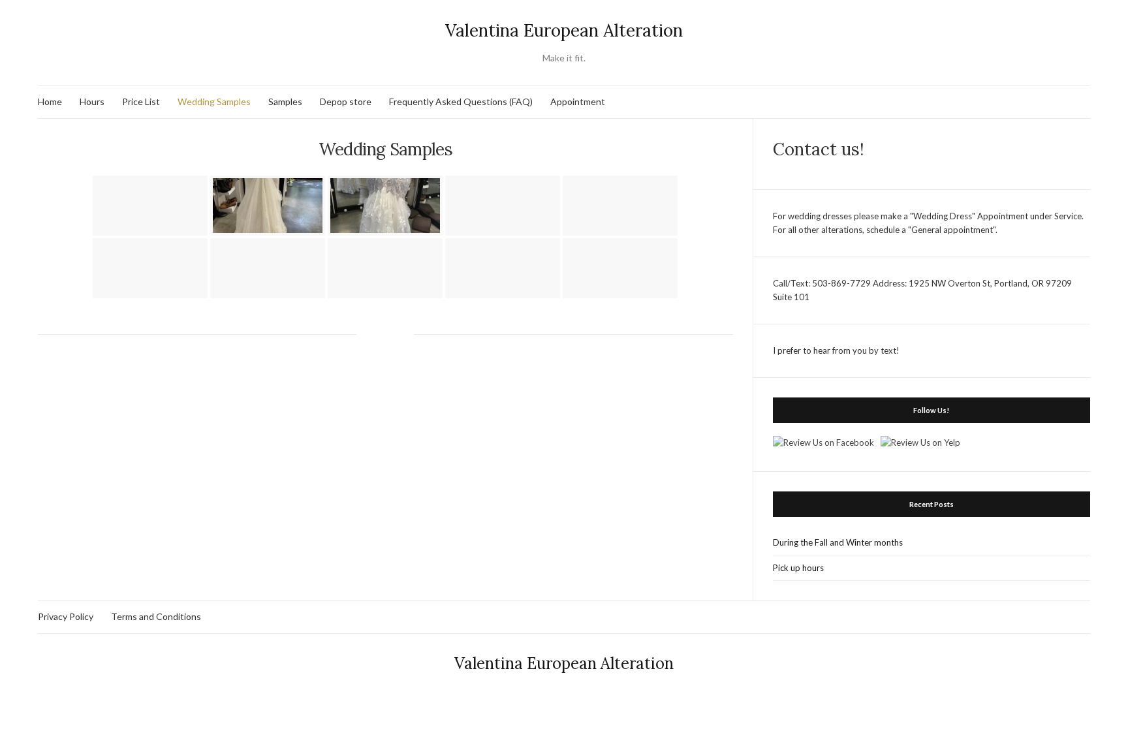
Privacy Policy (65, 616)
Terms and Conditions (156, 616)
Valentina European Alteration (564, 30)
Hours (92, 101)
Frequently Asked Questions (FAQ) (461, 101)
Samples (285, 101)
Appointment (577, 101)
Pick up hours (798, 568)
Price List (141, 101)
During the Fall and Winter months (838, 542)
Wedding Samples (214, 101)
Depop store (345, 101)
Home (50, 101)
